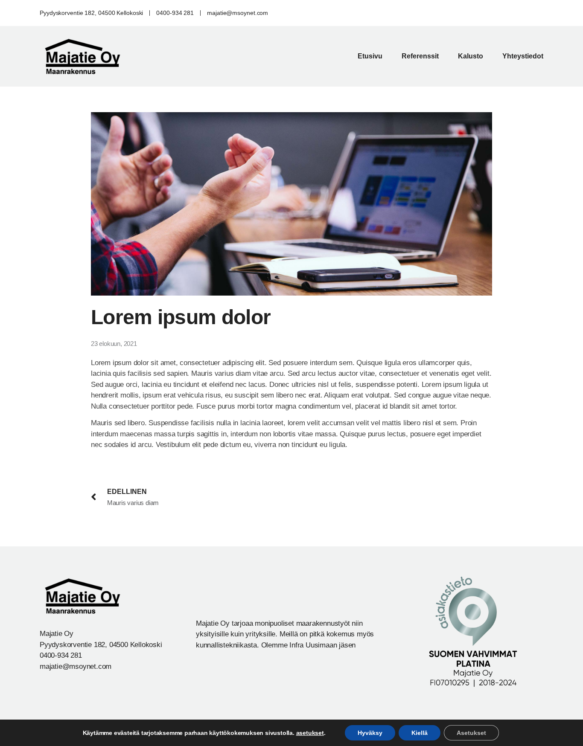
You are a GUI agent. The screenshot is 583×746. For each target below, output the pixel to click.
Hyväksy (370, 732)
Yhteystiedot (522, 56)
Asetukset (471, 732)
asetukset (310, 732)
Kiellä (419, 732)
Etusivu (370, 56)
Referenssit (420, 56)
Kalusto (470, 56)
